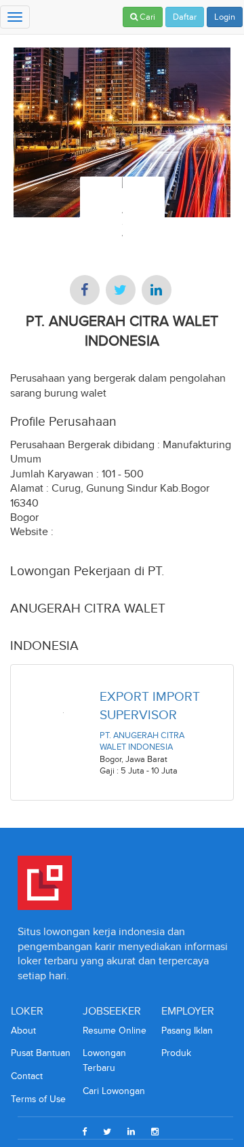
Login (224, 17)
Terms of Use (38, 1099)
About (23, 1030)
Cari (146, 17)
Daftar (185, 17)
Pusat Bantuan (40, 1053)
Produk (176, 1053)
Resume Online (114, 1030)
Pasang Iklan (187, 1030)
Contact (27, 1076)
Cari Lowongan (114, 1091)
